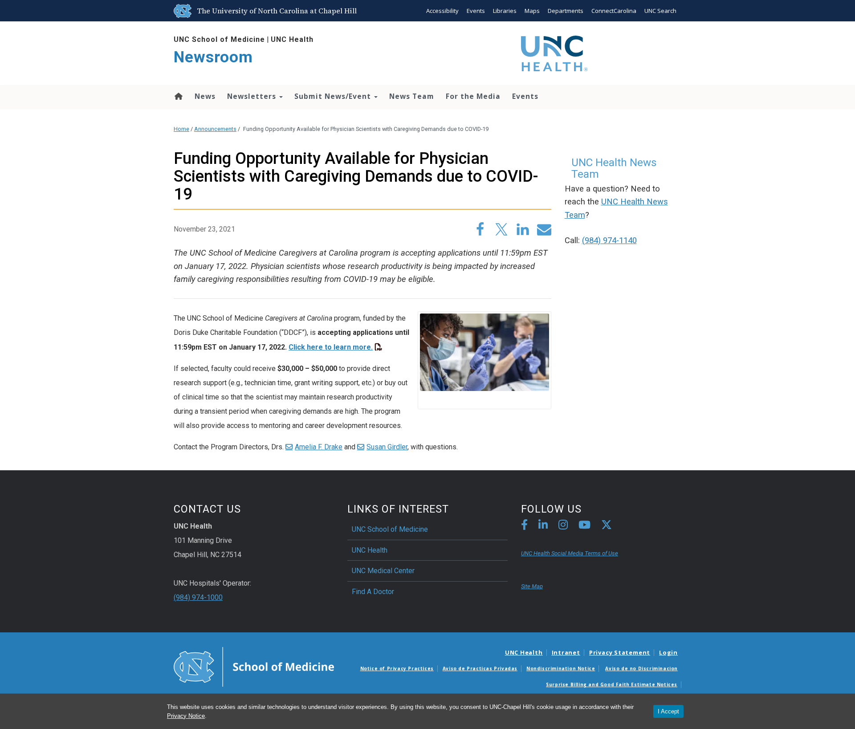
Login (668, 652)
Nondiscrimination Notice (560, 668)
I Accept (668, 711)
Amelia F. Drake (318, 447)
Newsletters (252, 96)
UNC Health (292, 39)
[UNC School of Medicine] (254, 666)
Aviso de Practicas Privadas (480, 668)
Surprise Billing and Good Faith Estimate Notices (611, 684)
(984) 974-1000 (198, 597)
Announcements (215, 129)
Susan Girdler (386, 447)
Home (178, 96)
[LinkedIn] (543, 526)
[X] (606, 526)
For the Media (473, 96)
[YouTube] (584, 526)
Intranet (566, 652)
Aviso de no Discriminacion (641, 668)
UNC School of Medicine (219, 39)
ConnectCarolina (613, 11)
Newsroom (213, 57)
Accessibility (442, 11)
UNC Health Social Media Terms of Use (569, 553)
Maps (532, 11)
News (205, 96)
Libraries (505, 11)
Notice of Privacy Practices (397, 668)
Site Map (532, 586)
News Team (411, 96)
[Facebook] (524, 526)
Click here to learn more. (331, 347)
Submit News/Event (333, 96)
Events (476, 11)
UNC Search (660, 11)
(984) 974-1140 (609, 240)
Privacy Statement (619, 652)
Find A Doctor (373, 591)
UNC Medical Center (383, 570)
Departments (565, 11)
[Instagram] (563, 526)
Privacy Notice (186, 716)
